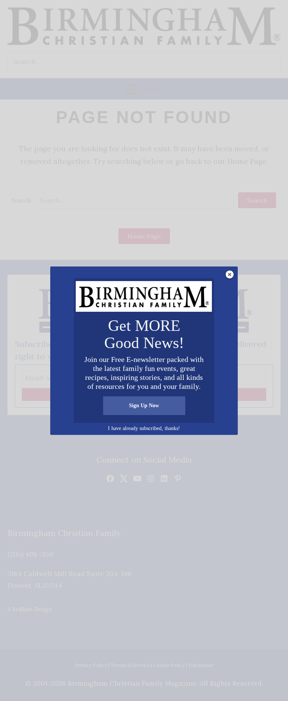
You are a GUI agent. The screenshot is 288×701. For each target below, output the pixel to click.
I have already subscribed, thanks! (144, 428)
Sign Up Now (144, 405)
